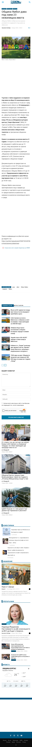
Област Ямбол (24, 287)
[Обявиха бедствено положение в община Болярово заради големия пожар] (6, 330)
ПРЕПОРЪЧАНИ (8, 601)
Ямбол (10, 289)
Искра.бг (3, 589)
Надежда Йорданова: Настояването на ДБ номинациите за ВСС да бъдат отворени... (16, 629)
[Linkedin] (16, 33)
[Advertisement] (16, 79)
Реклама (8, 742)
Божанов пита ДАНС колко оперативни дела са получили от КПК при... (20, 656)
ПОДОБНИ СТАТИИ (7, 305)
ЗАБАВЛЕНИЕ (7, 561)
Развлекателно (5, 584)
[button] (2, 2)
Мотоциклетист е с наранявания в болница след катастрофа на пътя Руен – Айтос (19, 540)
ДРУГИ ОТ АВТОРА (18, 305)
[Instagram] (14, 735)
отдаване (4, 289)
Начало (4, 740)
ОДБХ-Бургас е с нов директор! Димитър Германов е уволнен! (14, 509)
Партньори (15, 740)
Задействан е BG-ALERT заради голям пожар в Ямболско (19, 339)
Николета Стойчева (6, 27)
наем (13, 287)
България (4, 8)
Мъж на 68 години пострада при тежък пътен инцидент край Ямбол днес (20, 312)
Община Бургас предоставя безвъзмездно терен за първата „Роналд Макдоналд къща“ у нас (15, 477)
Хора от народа (8, 587)
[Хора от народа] (16, 574)
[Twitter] (12, 33)
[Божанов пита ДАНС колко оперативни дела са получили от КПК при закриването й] (6, 657)
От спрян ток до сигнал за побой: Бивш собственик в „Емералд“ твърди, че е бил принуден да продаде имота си (15, 444)
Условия (26, 740)
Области (15, 8)
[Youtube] (21, 735)
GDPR (21, 740)
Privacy (24, 742)
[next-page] (5, 365)
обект (18, 287)
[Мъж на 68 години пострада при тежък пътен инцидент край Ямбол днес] (6, 312)
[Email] (24, 33)
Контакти (18, 742)
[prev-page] (3, 365)
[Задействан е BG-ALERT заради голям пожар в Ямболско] (6, 340)
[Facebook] (8, 33)
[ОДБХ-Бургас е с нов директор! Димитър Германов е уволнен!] (16, 497)
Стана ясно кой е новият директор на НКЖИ (17, 248)
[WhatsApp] (28, 33)
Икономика (9, 8)
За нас (9, 740)
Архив (13, 742)
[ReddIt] (20, 33)
